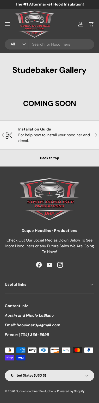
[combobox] (49, 44)
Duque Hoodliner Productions (36, 391)
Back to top (49, 158)
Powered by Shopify (71, 391)
